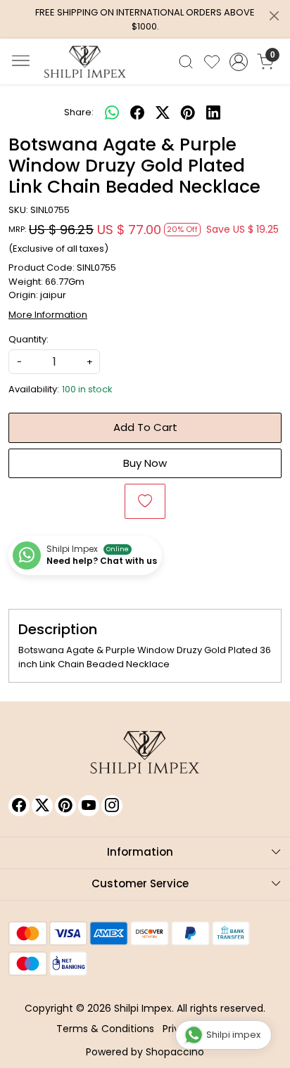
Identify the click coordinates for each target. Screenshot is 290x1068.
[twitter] (162, 112)
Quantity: (28, 339)
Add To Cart (145, 427)
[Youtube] (88, 805)
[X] (42, 805)
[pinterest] (188, 112)
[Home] (85, 62)
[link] (186, 61)
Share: (79, 112)
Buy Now (145, 463)
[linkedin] (213, 112)
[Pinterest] (65, 805)
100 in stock (87, 389)
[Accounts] (239, 62)
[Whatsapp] (112, 112)
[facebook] (137, 112)
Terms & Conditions (105, 1029)
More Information (47, 314)
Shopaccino (175, 1052)
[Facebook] (19, 805)
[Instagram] (111, 805)
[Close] (274, 16)
